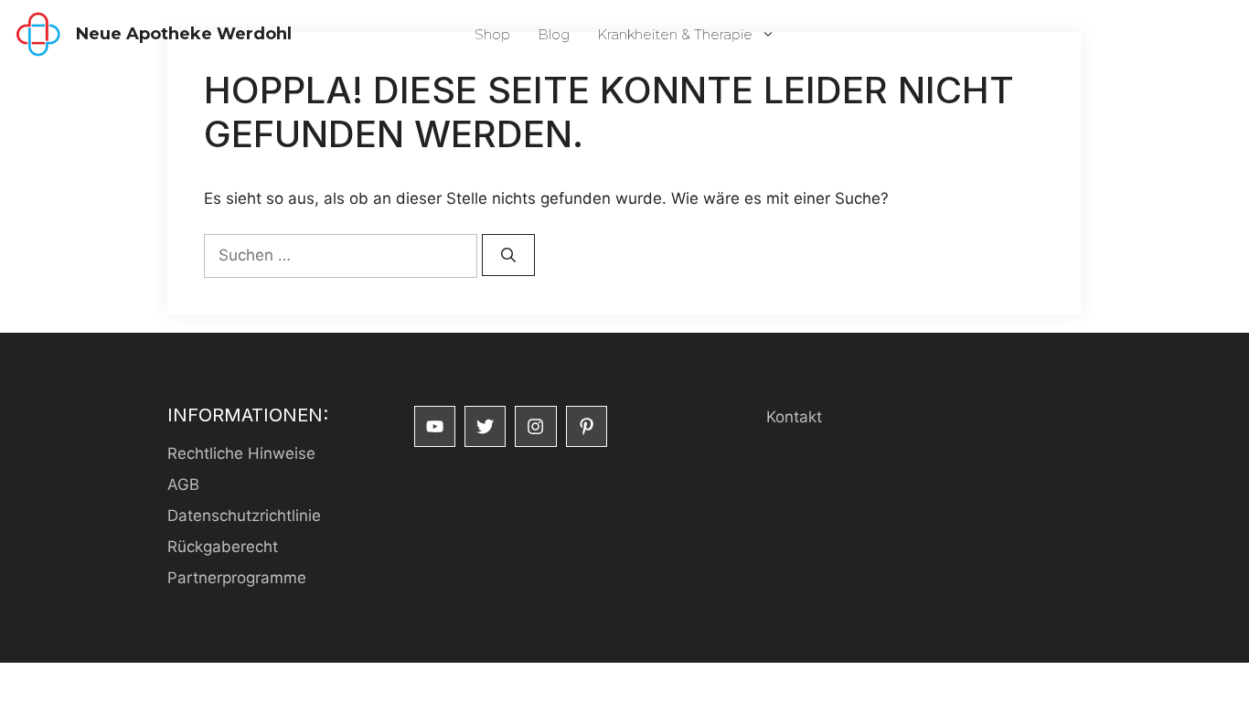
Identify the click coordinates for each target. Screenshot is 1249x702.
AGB (183, 484)
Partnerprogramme (236, 578)
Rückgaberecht (222, 546)
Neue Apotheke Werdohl (184, 34)
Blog (554, 34)
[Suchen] (508, 255)
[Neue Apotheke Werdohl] (38, 34)
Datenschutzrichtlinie (244, 515)
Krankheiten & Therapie (675, 34)
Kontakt (794, 417)
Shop (492, 34)
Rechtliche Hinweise (241, 453)
